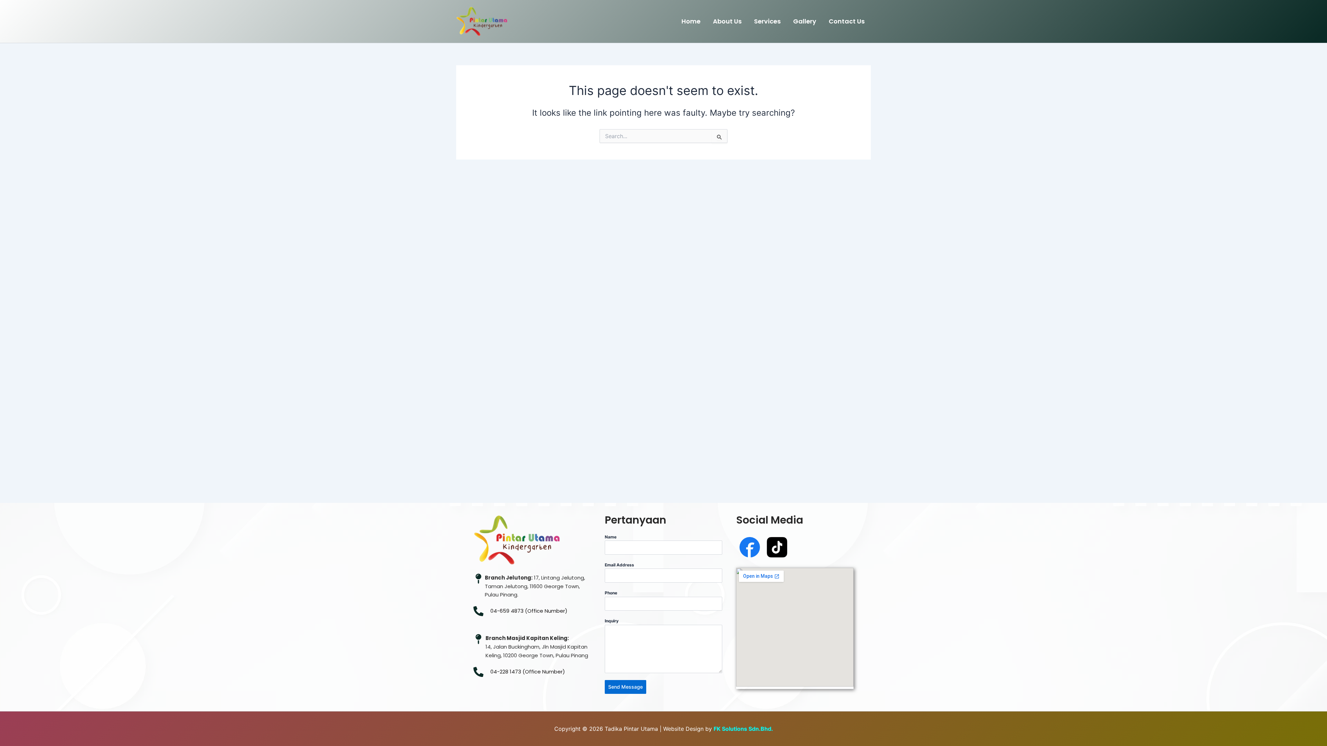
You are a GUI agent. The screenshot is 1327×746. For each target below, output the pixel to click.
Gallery (804, 21)
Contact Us (847, 21)
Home (690, 21)
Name (611, 536)
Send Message (625, 687)
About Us (727, 21)
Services (767, 21)
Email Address (619, 564)
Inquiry (612, 620)
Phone (611, 592)
